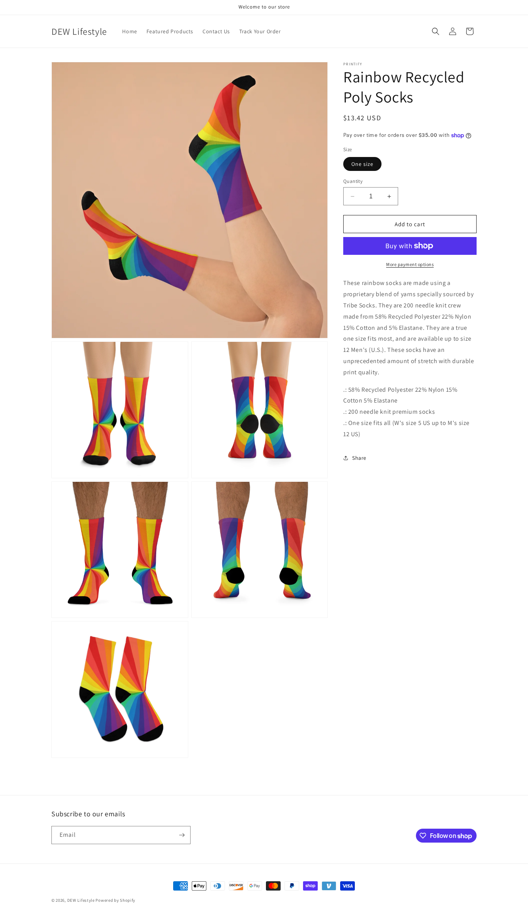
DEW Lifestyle (81, 900)
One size (362, 163)
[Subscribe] (181, 835)
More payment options (410, 264)
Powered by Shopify (115, 900)
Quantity (353, 181)
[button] (435, 31)
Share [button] (359, 457)
